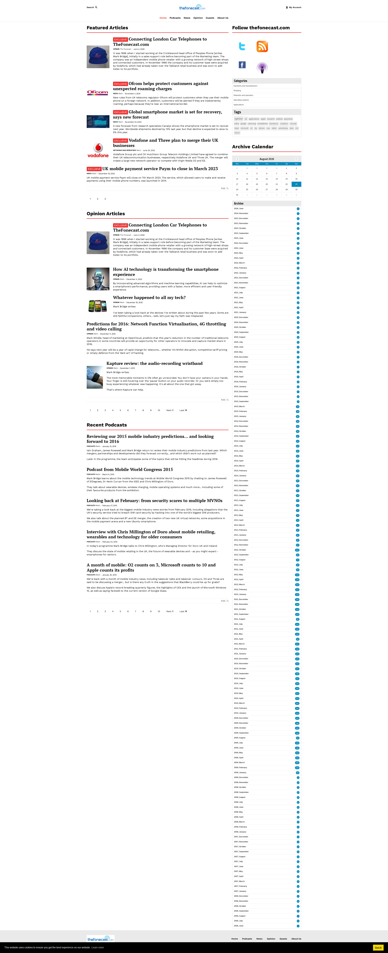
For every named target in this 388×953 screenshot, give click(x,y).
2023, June (238, 238)
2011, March (239, 644)
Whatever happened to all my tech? (149, 297)
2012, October (240, 550)
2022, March (239, 263)
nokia (236, 123)
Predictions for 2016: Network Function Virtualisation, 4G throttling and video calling (156, 326)
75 (298, 505)
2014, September (241, 436)
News (187, 17)
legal (237, 128)
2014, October (240, 431)
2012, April (238, 579)
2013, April (238, 520)
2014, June (238, 451)
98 (298, 555)
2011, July (238, 624)
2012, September (241, 555)
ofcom (237, 133)
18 (298, 411)
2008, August (239, 797)
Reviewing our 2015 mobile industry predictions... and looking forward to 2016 (150, 439)
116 (297, 654)
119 (297, 614)
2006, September (241, 911)
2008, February (240, 827)
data (291, 128)
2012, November (241, 545)
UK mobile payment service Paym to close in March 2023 (153, 168)
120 (297, 629)
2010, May (238, 693)
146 (297, 723)
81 (298, 540)
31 (298, 441)
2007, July (238, 861)
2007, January (240, 891)
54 (298, 431)
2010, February (240, 708)
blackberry (273, 124)
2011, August (239, 619)
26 (298, 416)
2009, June (238, 748)
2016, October (240, 367)
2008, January (240, 832)
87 (298, 545)
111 (297, 679)
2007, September (241, 852)
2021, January (240, 312)
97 (298, 530)
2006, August (239, 916)
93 (298, 738)
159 (297, 743)
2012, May (238, 575)
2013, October (240, 490)
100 (297, 580)
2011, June (238, 629)
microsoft (244, 128)
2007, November (241, 842)
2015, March (239, 406)
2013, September (241, 495)
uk (246, 119)
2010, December (241, 659)
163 (297, 763)
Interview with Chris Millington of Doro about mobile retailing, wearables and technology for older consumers (151, 534)
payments (288, 119)
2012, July (238, 565)
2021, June (238, 298)
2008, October (240, 787)
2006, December (241, 896)
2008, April (238, 817)
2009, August (239, 738)
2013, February (240, 530)
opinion (239, 118)
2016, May (238, 372)
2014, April (238, 461)
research (271, 119)
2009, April (238, 758)
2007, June (238, 866)
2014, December (241, 421)
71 (298, 491)
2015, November (241, 396)
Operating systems (241, 100)
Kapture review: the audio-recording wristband (155, 363)
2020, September (241, 332)
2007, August (239, 857)
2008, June (238, 807)
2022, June (238, 248)
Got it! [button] (378, 947)
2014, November (241, 426)
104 (297, 703)
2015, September (241, 401)
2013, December (241, 481)
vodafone (284, 124)
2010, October (240, 669)
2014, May (238, 456)
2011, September (241, 614)
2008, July (238, 802)
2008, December (241, 777)
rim (297, 128)
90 (298, 619)
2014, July (238, 446)
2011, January (240, 654)
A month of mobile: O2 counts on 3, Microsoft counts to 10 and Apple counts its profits (151, 567)
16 (298, 407)
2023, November (241, 223)
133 (297, 575)
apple (263, 119)
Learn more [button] (98, 947)
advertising (283, 128)
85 (298, 476)
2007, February (240, 886)
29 (298, 773)
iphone (262, 128)
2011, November (241, 604)
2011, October (240, 609)
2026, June (238, 208)
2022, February (240, 268)
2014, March (239, 466)
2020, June (238, 347)
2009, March (239, 762)
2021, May (238, 302)
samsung (252, 123)
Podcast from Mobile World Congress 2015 (130, 469)
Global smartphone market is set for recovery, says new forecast (167, 114)
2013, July (238, 505)
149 (297, 728)
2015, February (240, 411)
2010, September (241, 674)
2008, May (238, 812)
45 (298, 426)
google (243, 123)
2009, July (238, 743)
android (279, 119)
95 (298, 535)
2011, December (241, 599)
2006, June (238, 926)
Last (182, 410)
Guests (210, 17)
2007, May (238, 871)
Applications (239, 105)
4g (256, 128)
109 (297, 604)
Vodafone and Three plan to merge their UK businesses (165, 143)
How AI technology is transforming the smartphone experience (166, 272)
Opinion (198, 17)
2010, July (238, 683)
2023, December (241, 218)
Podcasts (175, 17)
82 (298, 639)
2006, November (241, 901)
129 (297, 594)
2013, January (240, 535)
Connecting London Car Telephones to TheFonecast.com (160, 41)
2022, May (238, 253)
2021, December (241, 278)
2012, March (239, 584)
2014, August (239, 441)
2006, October (240, 906)
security (293, 124)
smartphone (262, 123)
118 (297, 659)
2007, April (238, 876)
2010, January (240, 713)
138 (297, 649)
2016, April (238, 377)
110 (297, 585)
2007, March (239, 881)
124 (297, 624)
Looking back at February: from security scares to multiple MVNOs (154, 500)
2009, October (240, 728)
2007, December (241, 837)
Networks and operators (124, 150)
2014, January (240, 476)
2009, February (240, 767)
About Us (222, 17)
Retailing (237, 91)
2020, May (238, 352)
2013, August (239, 500)
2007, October (240, 847)
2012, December (241, 540)
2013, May (238, 515)
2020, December (241, 317)
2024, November (241, 213)
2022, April (238, 258)
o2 (251, 128)
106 (297, 599)
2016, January (240, 387)
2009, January (240, 772)
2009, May (238, 753)
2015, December (241, 392)
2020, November (241, 322)
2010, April (238, 698)
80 (298, 570)
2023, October (240, 228)
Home (163, 17)
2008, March (239, 822)
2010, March (239, 703)
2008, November (241, 782)
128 (297, 688)
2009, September (241, 733)
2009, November (241, 723)
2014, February (240, 471)
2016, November (241, 362)
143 (297, 713)
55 (298, 461)
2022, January (240, 273)
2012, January (240, 594)
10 (159, 410)
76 (298, 495)
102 (297, 550)
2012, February (240, 589)
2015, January (240, 416)
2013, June (238, 510)
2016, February (240, 382)
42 (298, 436)
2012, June (238, 570)
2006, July (238, 921)
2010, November (241, 664)
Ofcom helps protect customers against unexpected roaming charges (160, 86)
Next (168, 410)
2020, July (238, 342)
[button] (93, 7)
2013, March (239, 525)
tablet (274, 128)
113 (297, 590)
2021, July (238, 293)
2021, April (238, 307)
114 (297, 693)
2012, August (239, 560)
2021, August (239, 288)
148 (297, 733)
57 (298, 500)
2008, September (241, 792)
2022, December (241, 243)
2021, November (241, 283)
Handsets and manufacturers (245, 86)
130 (297, 609)
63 (298, 466)
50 (298, 451)
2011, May (238, 634)
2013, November (241, 485)
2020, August (239, 337)
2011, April (238, 639)
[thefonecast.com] (192, 7)
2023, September (241, 233)
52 (298, 456)
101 (297, 644)
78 (298, 471)
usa (268, 128)
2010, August (239, 678)
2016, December (241, 357)
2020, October (240, 327)
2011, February (240, 649)
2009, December (241, 718)
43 (298, 446)
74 (298, 520)
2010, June (238, 688)
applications (254, 119)
